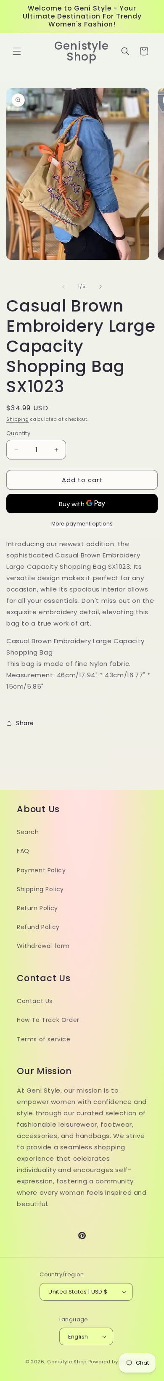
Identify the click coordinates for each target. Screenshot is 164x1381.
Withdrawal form (43, 946)
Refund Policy (38, 927)
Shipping (17, 419)
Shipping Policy (40, 889)
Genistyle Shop (67, 1361)
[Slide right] (100, 286)
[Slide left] (63, 286)
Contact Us (35, 1001)
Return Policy (37, 908)
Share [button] (25, 723)
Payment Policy (41, 870)
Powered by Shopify (113, 1361)
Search (28, 832)
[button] (17, 51)
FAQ (23, 851)
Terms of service (44, 1039)
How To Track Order (48, 1020)
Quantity (18, 433)
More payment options (82, 523)
